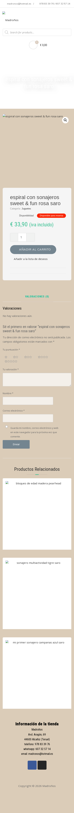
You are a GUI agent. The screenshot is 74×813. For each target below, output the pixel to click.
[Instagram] (42, 765)
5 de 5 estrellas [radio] (12, 361)
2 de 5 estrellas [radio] (17, 357)
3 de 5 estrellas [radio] (29, 357)
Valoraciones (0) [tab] (37, 296)
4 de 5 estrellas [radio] (44, 357)
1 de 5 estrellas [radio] (7, 357)
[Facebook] (32, 765)
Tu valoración (11, 369)
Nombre (8, 393)
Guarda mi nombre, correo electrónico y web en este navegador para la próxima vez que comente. (34, 432)
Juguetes (26, 208)
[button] (65, 120)
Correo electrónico (14, 410)
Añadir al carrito (35, 250)
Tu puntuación (11, 349)
